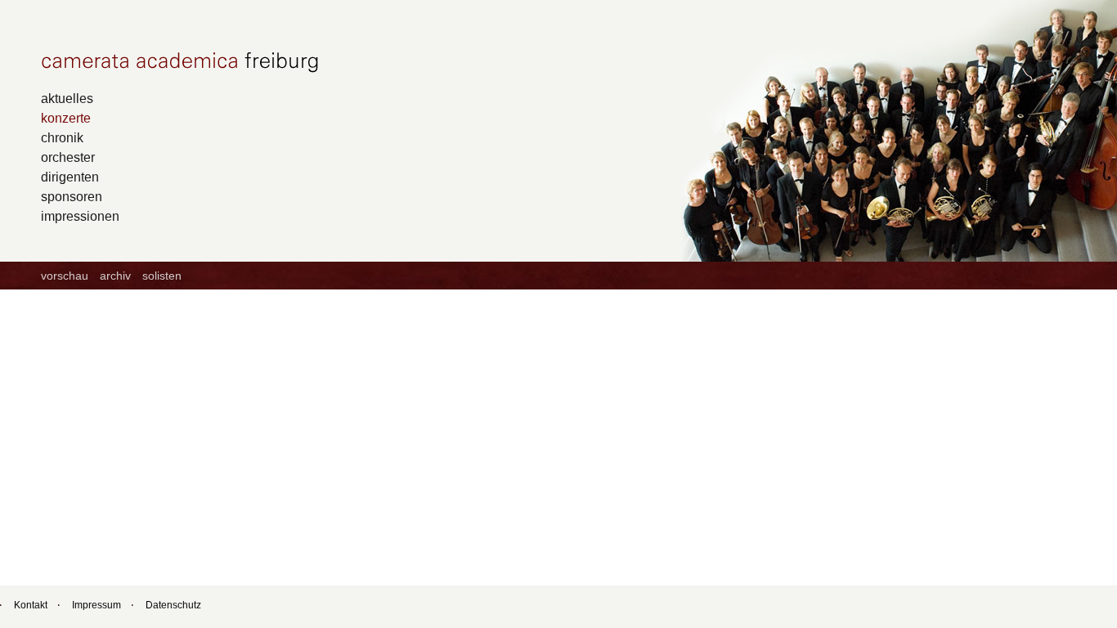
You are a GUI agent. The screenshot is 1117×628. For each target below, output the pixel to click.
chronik (62, 137)
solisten (162, 275)
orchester (68, 157)
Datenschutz (173, 605)
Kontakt (30, 605)
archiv (115, 275)
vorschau (64, 275)
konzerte (66, 117)
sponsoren (71, 196)
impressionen (80, 216)
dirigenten (70, 176)
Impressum (96, 605)
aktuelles (67, 98)
